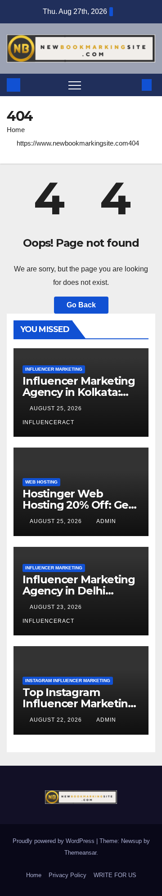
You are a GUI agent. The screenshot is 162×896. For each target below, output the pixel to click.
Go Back (81, 305)
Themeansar (80, 852)
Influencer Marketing (53, 369)
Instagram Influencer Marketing (67, 680)
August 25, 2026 (57, 408)
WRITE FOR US (115, 875)
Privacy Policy (67, 875)
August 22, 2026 (57, 720)
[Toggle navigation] (75, 85)
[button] (132, 85)
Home (16, 129)
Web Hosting (41, 481)
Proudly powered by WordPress (54, 841)
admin (106, 521)
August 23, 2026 (57, 607)
